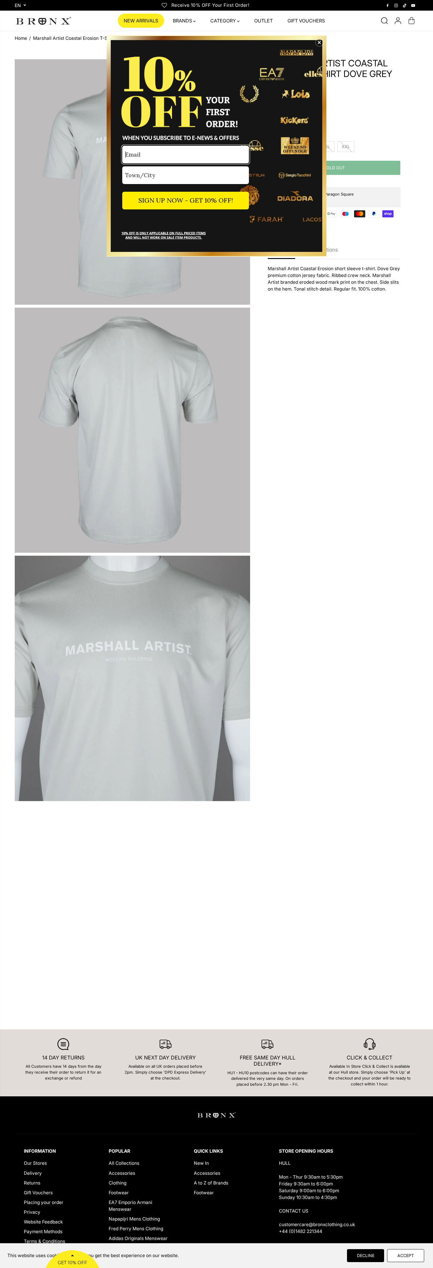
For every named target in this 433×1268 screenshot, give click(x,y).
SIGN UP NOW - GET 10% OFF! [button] (185, 200)
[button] (319, 42)
